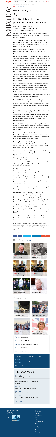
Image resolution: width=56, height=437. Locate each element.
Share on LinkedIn (36, 236)
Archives (35, 1)
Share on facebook (17, 236)
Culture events (39, 421)
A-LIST (37, 417)
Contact (37, 434)
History (15, 6)
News (36, 419)
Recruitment (22, 340)
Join (36, 428)
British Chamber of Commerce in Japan (8, 2)
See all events (19, 366)
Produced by (8, 40)
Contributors (38, 415)
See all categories (20, 351)
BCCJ (47, 1)
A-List (40, 1)
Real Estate (22, 347)
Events (37, 430)
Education (22, 337)
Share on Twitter (27, 236)
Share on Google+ (45, 236)
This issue (30, 1)
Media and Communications (27, 344)
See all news (18, 401)
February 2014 (21, 6)
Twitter (11, 412)
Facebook (8, 412)
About (44, 1)
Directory (37, 432)
